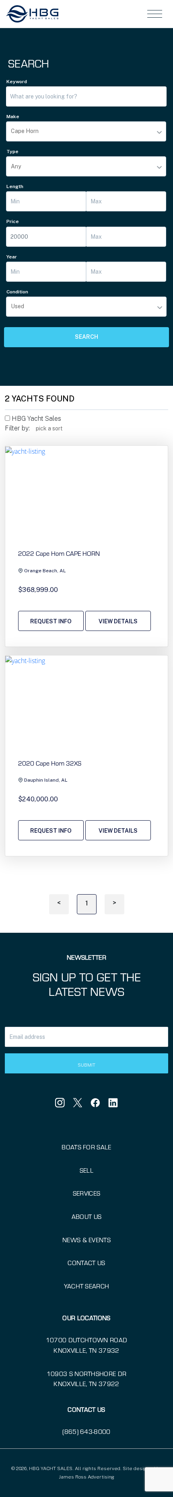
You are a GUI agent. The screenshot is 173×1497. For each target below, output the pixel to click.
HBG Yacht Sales (35, 418)
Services (87, 1193)
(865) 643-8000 (86, 1431)
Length (14, 186)
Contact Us (86, 1262)
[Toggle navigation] (154, 13)
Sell (86, 1170)
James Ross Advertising (86, 1477)
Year (11, 257)
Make (12, 116)
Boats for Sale (86, 1147)
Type (12, 151)
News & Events (86, 1239)
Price (12, 221)
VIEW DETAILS (118, 621)
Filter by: (17, 428)
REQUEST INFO (51, 621)
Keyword (16, 81)
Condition (17, 292)
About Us (87, 1216)
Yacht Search (86, 1286)
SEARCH (86, 337)
